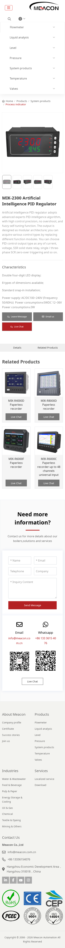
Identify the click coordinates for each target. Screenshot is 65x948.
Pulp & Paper (9, 791)
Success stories (11, 735)
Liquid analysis (19, 37)
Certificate (8, 728)
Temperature (18, 78)
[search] (9, 19)
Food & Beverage (12, 785)
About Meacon (13, 714)
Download (40, 785)
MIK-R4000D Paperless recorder (16, 405)
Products (42, 714)
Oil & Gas (7, 807)
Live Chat (19, 326)
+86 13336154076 (19, 859)
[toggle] (8, 7)
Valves (14, 89)
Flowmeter (17, 27)
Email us (50, 316)
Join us (6, 741)
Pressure (15, 58)
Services (41, 770)
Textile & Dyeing (11, 820)
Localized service (44, 779)
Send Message (32, 605)
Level (13, 48)
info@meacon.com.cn (22, 852)
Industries (10, 770)
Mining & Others (11, 826)
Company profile (11, 722)
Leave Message (19, 316)
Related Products (48, 347)
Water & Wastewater (14, 779)
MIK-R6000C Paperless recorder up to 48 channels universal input (48, 467)
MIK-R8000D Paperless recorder (49, 405)
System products (21, 68)
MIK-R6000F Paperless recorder (16, 463)
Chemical (7, 814)
